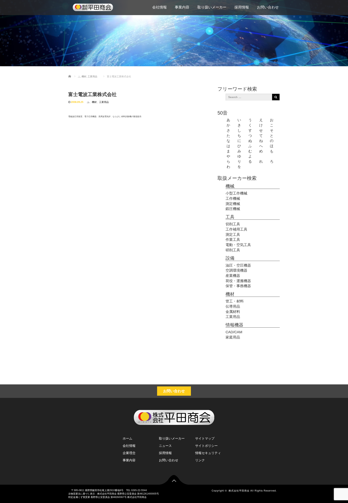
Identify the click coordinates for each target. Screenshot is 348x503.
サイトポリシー (206, 445)
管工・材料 (235, 301)
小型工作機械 (236, 193)
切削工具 (233, 224)
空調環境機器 (236, 270)
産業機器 (233, 276)
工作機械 (233, 199)
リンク (200, 460)
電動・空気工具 (238, 245)
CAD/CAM (234, 332)
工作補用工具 (236, 229)
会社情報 (159, 7)
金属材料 (233, 312)
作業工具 (233, 240)
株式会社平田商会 (239, 490)
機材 (94, 102)
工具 (230, 216)
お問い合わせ (268, 7)
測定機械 (233, 204)
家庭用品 (233, 337)
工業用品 (104, 102)
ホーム (127, 438)
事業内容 (182, 7)
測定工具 (233, 235)
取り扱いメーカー (211, 7)
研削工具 (233, 250)
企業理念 (129, 453)
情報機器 (234, 324)
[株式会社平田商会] (93, 7)
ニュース (165, 445)
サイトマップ (204, 438)
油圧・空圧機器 (238, 265)
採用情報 (241, 7)
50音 (223, 113)
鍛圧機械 (233, 209)
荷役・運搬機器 (238, 281)
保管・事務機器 (238, 286)
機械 (230, 186)
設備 (230, 258)
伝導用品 (233, 306)
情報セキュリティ (208, 453)
